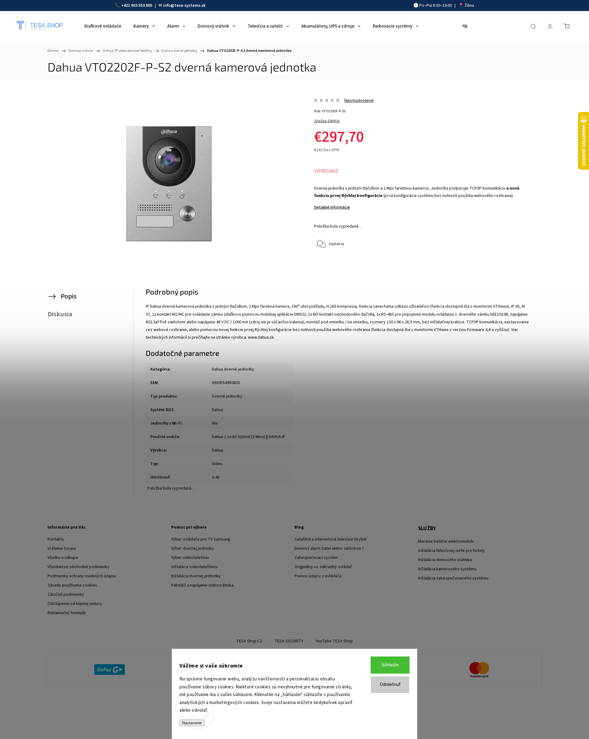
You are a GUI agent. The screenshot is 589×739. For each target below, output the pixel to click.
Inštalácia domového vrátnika (445, 560)
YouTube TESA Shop (334, 641)
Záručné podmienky (66, 594)
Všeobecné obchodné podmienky (79, 567)
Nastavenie (192, 723)
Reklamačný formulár (67, 613)
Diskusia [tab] (60, 314)
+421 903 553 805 (136, 5)
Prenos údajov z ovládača (317, 576)
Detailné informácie (332, 207)
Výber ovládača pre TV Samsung (200, 539)
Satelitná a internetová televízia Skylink (330, 539)
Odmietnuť (390, 684)
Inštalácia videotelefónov (194, 567)
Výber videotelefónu (190, 558)
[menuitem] (102, 26)
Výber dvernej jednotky (192, 548)
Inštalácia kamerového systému (447, 569)
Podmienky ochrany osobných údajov (82, 576)
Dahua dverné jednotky (233, 369)
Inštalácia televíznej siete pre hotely (451, 551)
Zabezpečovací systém (316, 558)
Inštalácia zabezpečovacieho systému (453, 578)
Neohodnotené (359, 100)
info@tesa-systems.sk (184, 5)
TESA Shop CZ (249, 641)
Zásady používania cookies (72, 585)
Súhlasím (390, 665)
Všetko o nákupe (63, 558)
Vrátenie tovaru (62, 548)
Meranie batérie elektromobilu (446, 541)
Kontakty (56, 539)
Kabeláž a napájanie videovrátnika (202, 585)
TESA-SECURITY (289, 641)
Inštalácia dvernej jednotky (196, 576)
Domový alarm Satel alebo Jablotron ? (329, 548)
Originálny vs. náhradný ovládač (323, 567)
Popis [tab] (69, 296)
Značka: (327, 121)
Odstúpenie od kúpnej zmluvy (75, 604)
